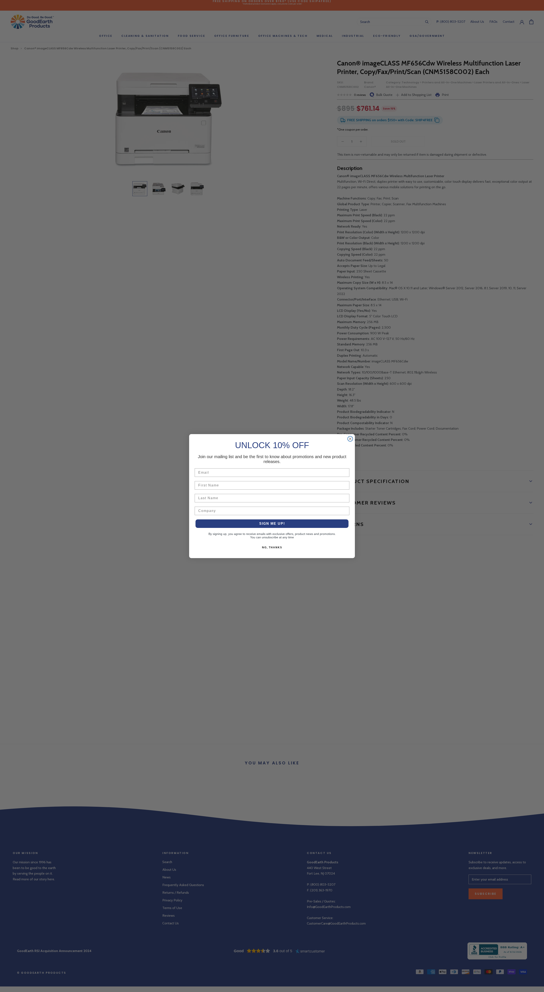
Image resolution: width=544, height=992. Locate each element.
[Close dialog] (350, 438)
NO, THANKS (272, 547)
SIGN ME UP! (272, 523)
